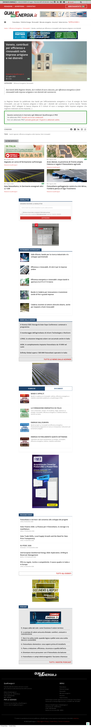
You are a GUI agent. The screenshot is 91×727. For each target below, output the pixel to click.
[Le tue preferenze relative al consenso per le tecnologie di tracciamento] (88, 724)
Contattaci (31, 6)
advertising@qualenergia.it (16, 705)
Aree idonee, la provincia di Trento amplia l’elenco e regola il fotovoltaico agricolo (65, 163)
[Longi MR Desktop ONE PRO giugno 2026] (45, 234)
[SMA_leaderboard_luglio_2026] (63, 14)
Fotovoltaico (16, 22)
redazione (76, 718)
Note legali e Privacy (43, 721)
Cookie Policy (53, 721)
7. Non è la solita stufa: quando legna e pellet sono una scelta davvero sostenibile (44, 639)
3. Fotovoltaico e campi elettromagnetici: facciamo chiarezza (44, 657)
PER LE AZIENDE (10, 700)
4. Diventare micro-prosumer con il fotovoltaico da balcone (43, 652)
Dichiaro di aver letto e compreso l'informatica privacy (36, 212)
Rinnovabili (35, 22)
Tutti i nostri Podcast (60, 662)
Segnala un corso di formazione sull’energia (23, 162)
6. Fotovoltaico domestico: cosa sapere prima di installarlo (43, 644)
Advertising (19, 6)
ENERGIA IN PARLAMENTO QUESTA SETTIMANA (49, 437)
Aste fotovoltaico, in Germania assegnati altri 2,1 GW (23, 187)
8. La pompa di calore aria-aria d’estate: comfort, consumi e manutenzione (43, 633)
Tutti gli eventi (63, 573)
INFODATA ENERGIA (9, 2)
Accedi (72, 2)
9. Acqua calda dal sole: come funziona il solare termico (42, 628)
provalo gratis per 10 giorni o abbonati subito (42, 120)
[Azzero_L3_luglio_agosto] (45, 35)
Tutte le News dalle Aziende (57, 359)
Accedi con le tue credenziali (32, 117)
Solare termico (63, 22)
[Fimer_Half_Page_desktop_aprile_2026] (45, 481)
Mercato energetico (45, 22)
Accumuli (55, 22)
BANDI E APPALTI (37, 393)
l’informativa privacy (41, 214)
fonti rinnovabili (45, 134)
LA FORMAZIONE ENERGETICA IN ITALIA (46, 408)
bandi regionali (13, 134)
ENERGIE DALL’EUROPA (40, 422)
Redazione (8, 6)
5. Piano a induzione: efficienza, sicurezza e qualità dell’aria (43, 648)
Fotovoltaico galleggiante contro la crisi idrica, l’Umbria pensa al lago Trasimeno (67, 187)
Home (6, 28)
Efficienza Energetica (15, 28)
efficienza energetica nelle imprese (29, 134)
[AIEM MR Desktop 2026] (45, 374)
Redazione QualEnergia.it (15, 74)
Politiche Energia (26, 22)
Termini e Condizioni (64, 721)
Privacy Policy (4, 726)
